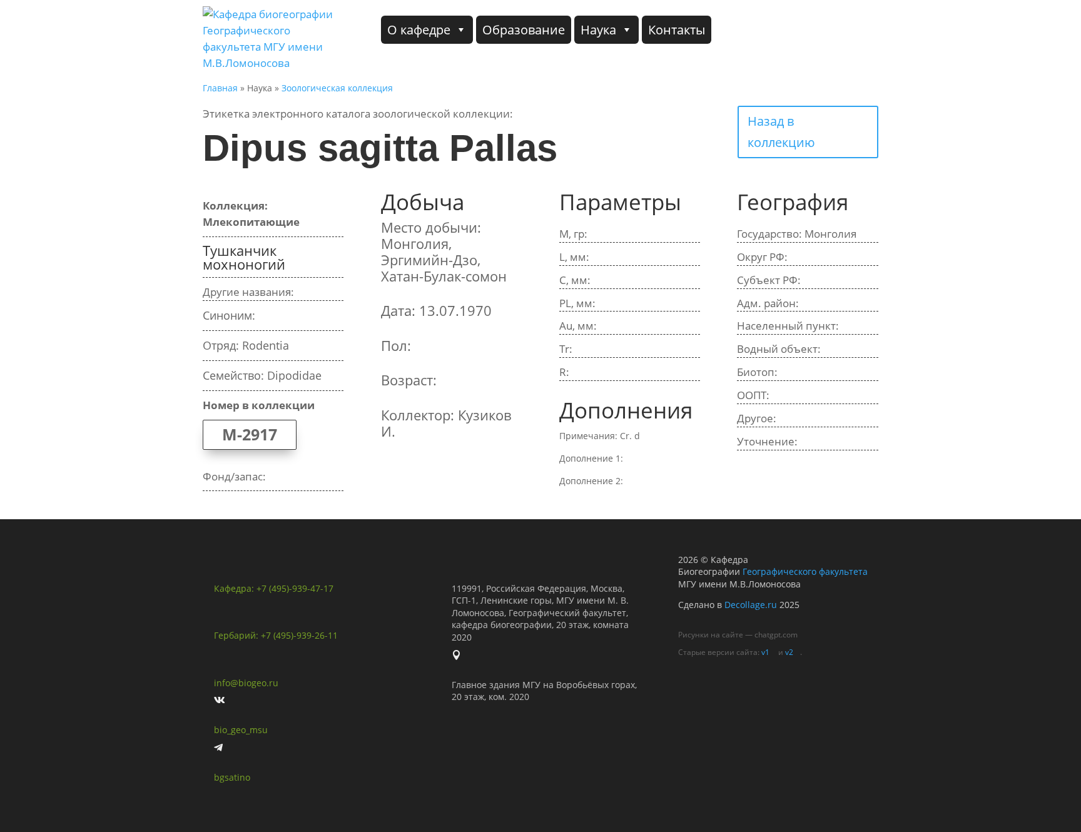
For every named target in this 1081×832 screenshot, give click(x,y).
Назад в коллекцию (781, 132)
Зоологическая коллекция (337, 88)
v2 (789, 652)
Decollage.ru (750, 605)
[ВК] (856, 30)
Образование (523, 29)
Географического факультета (805, 571)
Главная (220, 88)
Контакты (676, 29)
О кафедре (418, 29)
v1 (765, 652)
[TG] (809, 30)
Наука (598, 29)
